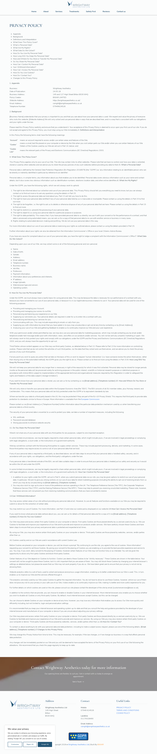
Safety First (91, 11)
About (46, 11)
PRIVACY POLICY (123, 707)
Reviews (106, 11)
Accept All (45, 744)
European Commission (90, 399)
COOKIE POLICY (123, 713)
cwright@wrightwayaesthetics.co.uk (95, 726)
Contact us (121, 11)
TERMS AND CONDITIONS (127, 710)
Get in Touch (77, 682)
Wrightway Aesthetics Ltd (79, 744)
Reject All (30, 744)
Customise (15, 744)
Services (58, 11)
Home (33, 11)
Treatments (74, 11)
